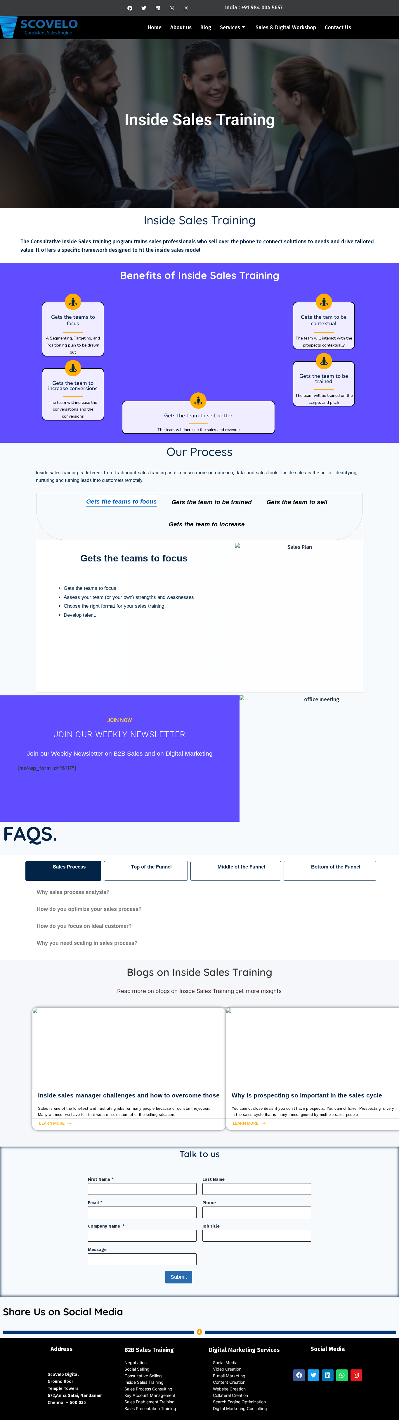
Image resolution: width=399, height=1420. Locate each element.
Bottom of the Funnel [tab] (335, 867)
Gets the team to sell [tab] (296, 502)
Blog (205, 27)
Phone (209, 1202)
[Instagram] (186, 8)
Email (93, 1202)
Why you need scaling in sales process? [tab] (87, 943)
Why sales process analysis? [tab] (73, 892)
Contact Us (338, 27)
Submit (179, 1277)
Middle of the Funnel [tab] (241, 867)
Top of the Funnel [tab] (151, 867)
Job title (211, 1226)
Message (97, 1249)
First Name (99, 1179)
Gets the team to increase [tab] (207, 524)
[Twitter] (144, 8)
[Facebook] (130, 8)
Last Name (213, 1179)
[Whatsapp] (172, 8)
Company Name (104, 1226)
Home (155, 27)
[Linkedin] (158, 8)
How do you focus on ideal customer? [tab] (84, 926)
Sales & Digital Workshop (286, 27)
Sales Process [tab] (69, 867)
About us (181, 27)
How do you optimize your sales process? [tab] (89, 909)
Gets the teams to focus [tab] (121, 501)
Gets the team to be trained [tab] (211, 502)
